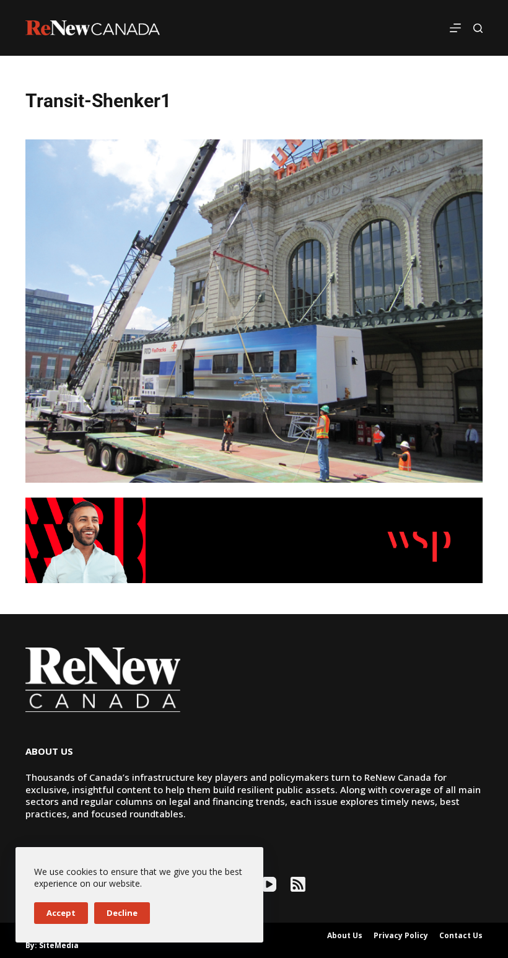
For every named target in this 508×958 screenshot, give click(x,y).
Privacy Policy (401, 936)
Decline (122, 912)
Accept (61, 912)
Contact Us (461, 936)
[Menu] (455, 27)
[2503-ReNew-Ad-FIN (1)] (254, 539)
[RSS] (298, 884)
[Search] (478, 28)
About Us (344, 936)
